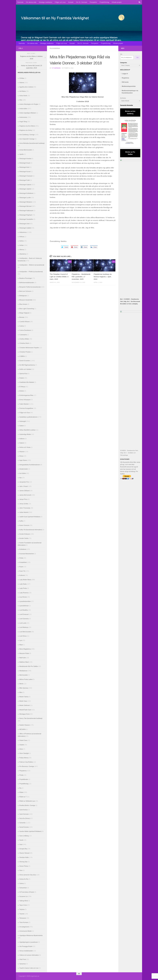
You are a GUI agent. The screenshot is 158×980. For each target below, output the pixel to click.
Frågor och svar (60, 2)
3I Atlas (21, 78)
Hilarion (22, 451)
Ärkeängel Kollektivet (26, 193)
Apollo (21, 154)
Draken (21, 378)
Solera (21, 883)
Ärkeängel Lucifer (25, 197)
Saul (20, 844)
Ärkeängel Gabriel (25, 184)
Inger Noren (23, 460)
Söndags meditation (45, 2)
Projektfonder (23, 779)
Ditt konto (125, 82)
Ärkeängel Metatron (25, 202)
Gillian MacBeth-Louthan (27, 430)
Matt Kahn (22, 657)
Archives (123, 98)
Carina (21, 326)
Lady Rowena (23, 592)
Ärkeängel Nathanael (26, 210)
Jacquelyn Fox (24, 482)
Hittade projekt (117, 2)
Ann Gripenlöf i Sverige (26, 139)
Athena (21, 249)
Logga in (125, 73)
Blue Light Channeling (26, 308)
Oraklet (21, 745)
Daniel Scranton (24, 360)
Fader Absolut (23, 404)
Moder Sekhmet (24, 705)
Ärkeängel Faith (24, 180)
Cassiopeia (23, 334)
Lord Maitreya (23, 627)
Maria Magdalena (25, 649)
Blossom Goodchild (25, 300)
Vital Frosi (22, 959)
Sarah (21, 840)
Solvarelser (23, 888)
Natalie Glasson (24, 725)
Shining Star (23, 861)
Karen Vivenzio (24, 525)
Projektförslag (104, 2)
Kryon (21, 566)
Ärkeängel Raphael (25, 215)
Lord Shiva (22, 636)
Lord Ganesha (24, 618)
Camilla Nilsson (24, 321)
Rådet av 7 (22, 797)
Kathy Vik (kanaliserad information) (30, 529)
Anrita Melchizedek (25, 150)
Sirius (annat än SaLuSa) (27, 875)
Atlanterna (22, 254)
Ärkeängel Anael (24, 163)
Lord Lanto (22, 623)
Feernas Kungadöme (26, 408)
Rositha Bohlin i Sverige (27, 805)
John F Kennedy (24, 508)
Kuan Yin (22, 571)
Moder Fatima (23, 696)
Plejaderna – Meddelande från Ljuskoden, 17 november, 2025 (81, 276)
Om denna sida (31, 2)
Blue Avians (23, 304)
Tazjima (21, 909)
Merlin (21, 683)
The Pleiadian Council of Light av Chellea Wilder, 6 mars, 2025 (59, 276)
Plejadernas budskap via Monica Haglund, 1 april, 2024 (103, 276)
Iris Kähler (22, 473)
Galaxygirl (22, 421)
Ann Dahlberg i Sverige (27, 134)
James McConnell (25, 495)
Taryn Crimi (23, 905)
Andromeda (23, 117)
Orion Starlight (24, 753)
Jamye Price (23, 499)
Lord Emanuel (24, 614)
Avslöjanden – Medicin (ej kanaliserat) (31, 265)
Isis (20, 477)
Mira (20, 692)
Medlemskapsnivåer (129, 86)
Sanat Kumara (24, 827)
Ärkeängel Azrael (25, 171)
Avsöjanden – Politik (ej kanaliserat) (31, 271)
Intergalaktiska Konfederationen (29, 464)
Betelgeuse (23, 295)
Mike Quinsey (23, 688)
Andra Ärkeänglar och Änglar (28, 104)
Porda (21, 775)
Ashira (21, 241)
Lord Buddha (23, 610)
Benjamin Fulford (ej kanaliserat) (30, 287)
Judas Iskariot (23, 512)
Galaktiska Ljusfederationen (28, 417)
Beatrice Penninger (25, 278)
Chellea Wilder (24, 339)
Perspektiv (93, 2)
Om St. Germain (81, 2)
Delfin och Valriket (25, 369)
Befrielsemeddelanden (26, 282)
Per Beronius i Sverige (26, 766)
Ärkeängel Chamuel (25, 176)
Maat (21, 644)
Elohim (21, 391)
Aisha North (23, 95)
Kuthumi (22, 575)
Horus (21, 456)
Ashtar (21, 245)
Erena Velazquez (25, 399)
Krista (21, 558)
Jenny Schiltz (23, 503)
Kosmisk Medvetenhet (26, 553)
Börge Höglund (24, 313)
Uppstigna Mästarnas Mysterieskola (31, 935)
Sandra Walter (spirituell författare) (30, 831)
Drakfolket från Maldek (26, 382)
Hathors (22, 438)
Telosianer (22, 918)
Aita (20, 100)
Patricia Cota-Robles (26, 762)
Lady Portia (23, 588)
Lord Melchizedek (25, 631)
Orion (21, 749)
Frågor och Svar (24, 412)
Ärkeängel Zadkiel (25, 228)
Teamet (21, 914)
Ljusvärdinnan (24, 605)
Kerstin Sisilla (23, 538)
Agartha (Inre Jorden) (26, 87)
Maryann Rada (24, 653)
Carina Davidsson (25, 330)
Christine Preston (25, 352)
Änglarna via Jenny (25, 130)
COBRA (22, 356)
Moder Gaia (23, 701)
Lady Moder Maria (25, 579)
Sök (121, 54)
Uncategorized (24, 927)
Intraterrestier (23, 469)
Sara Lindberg (24, 836)
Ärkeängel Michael (25, 206)
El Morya (22, 386)
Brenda (21, 317)
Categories (123, 62)
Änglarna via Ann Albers (27, 126)
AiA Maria (22, 91)
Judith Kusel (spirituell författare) (29, 516)
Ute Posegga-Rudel (25, 946)
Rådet (21, 792)
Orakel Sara (23, 740)
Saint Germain (24, 814)
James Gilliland (24, 490)
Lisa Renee (23, 597)
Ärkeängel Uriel (24, 223)
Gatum (21, 425)
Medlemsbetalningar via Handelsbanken (130, 92)
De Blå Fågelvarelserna (27, 365)
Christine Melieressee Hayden (29, 347)
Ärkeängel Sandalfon (26, 219)
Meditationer (23, 671)
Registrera (125, 78)
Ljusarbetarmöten (25, 601)
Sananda (22, 822)
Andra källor (23, 108)
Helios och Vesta (24, 447)
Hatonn (21, 443)
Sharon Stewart (24, 853)
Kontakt (70, 2)
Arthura (21, 236)
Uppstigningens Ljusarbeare (28, 942)
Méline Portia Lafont (25, 679)
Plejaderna (55, 48)
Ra (20, 788)
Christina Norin (24, 343)
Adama (21, 82)
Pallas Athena (23, 758)
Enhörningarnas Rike (26, 395)
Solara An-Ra (23, 879)
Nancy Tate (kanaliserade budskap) (30, 718)
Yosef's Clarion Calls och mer (28, 968)
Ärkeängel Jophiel (25, 189)
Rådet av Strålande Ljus (27, 801)
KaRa (21, 521)
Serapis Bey (23, 849)
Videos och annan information (29, 955)
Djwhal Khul (23, 373)
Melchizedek (23, 675)
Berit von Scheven (25, 291)
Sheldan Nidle (24, 857)
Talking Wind (23, 901)
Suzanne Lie (23, 896)
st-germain (56, 68)
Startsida (20, 2)
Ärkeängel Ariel (24, 167)
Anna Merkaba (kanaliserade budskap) (32, 143)
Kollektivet (22, 549)
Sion (20, 870)
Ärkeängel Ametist (25, 158)
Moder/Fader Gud (25, 710)
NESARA (22, 729)
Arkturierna (23, 232)
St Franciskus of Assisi (26, 892)
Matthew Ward (24, 662)
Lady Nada (23, 584)
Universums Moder (25, 931)
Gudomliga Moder (25, 434)
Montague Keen (24, 714)
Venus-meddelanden (26, 951)
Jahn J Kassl (23, 486)
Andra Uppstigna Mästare (27, 113)
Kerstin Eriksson (24, 534)
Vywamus (22, 964)
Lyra (20, 640)
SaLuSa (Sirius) (24, 818)
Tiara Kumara (23, 922)
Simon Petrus (23, 866)
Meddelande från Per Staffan (28, 666)
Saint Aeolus (23, 809)
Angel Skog (23, 121)
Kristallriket (23, 562)
